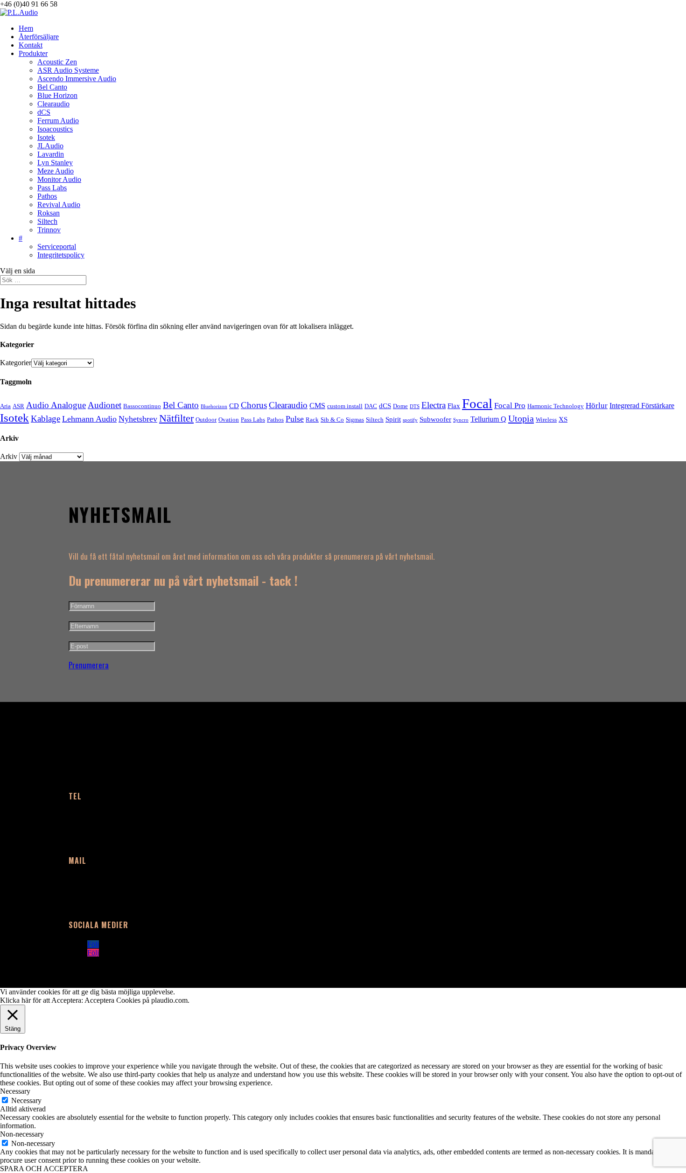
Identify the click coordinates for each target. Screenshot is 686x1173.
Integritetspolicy (60, 255)
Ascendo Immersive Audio (76, 79)
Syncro (461, 420)
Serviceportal (56, 246)
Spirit (393, 419)
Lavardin (50, 154)
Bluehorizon (214, 406)
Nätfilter (176, 418)
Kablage (45, 418)
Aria (5, 406)
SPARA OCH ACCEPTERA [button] (44, 1169)
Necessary (26, 1100)
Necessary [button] (15, 1091)
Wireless (546, 419)
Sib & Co (332, 419)
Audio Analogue (56, 405)
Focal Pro (509, 405)
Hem (26, 28)
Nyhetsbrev (138, 418)
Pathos (47, 196)
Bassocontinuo (142, 406)
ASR (18, 406)
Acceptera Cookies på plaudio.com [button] (136, 1000)
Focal (477, 403)
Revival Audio (58, 204)
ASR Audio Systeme (68, 70)
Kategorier (15, 363)
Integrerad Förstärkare (641, 406)
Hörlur (597, 405)
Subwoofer (435, 419)
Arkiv (8, 456)
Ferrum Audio (58, 121)
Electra (433, 405)
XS (563, 419)
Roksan (48, 213)
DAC (370, 406)
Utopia (521, 418)
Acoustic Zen (57, 62)
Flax (454, 406)
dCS (43, 112)
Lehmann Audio (89, 418)
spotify (410, 420)
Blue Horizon (57, 95)
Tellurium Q (488, 419)
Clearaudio (53, 104)
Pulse (295, 418)
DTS (415, 406)
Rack (312, 419)
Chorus (254, 405)
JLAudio (50, 146)
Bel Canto (52, 87)
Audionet (104, 405)
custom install (345, 406)
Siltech (47, 221)
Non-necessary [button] (22, 1134)
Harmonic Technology (555, 406)
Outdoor (206, 419)
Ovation (228, 419)
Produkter (33, 53)
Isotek (46, 137)
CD (234, 406)
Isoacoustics (55, 129)
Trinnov (49, 230)
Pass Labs (52, 188)
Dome (400, 406)
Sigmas (355, 419)
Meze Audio (55, 171)
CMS (317, 406)
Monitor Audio (59, 179)
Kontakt (30, 45)
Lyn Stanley (55, 163)
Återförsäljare (39, 37)
